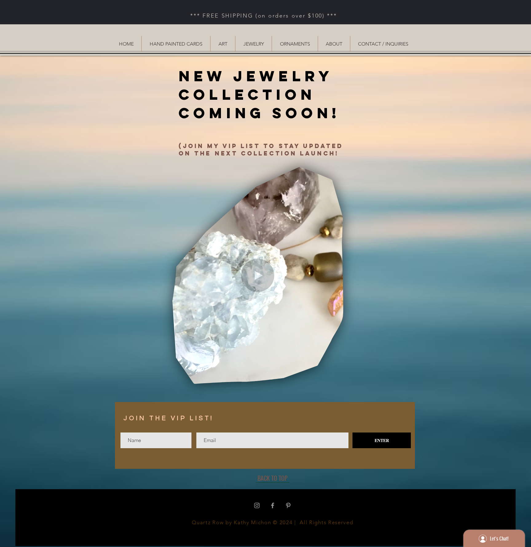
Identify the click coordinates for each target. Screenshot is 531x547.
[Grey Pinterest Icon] (288, 505)
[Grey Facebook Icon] (272, 505)
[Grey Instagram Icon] (257, 505)
